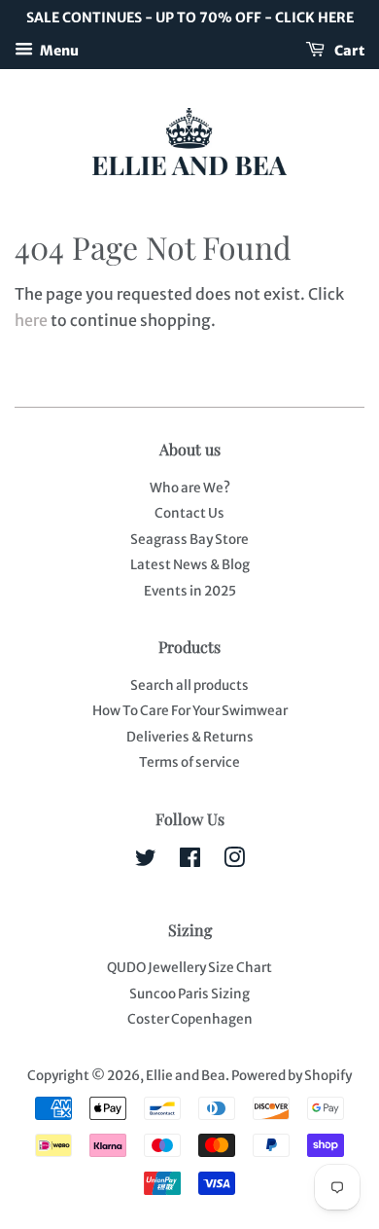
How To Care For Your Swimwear (190, 711)
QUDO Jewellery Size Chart (189, 967)
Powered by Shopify (291, 1075)
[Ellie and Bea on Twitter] (145, 861)
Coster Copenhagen (190, 1019)
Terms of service (189, 762)
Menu (58, 49)
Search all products (189, 685)
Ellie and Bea (185, 1075)
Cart (348, 49)
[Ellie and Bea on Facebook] (190, 861)
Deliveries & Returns (190, 737)
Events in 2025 (190, 591)
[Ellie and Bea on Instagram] (234, 861)
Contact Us (189, 513)
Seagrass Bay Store (189, 539)
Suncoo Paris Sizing (189, 994)
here (31, 320)
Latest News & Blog (190, 565)
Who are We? (190, 488)
